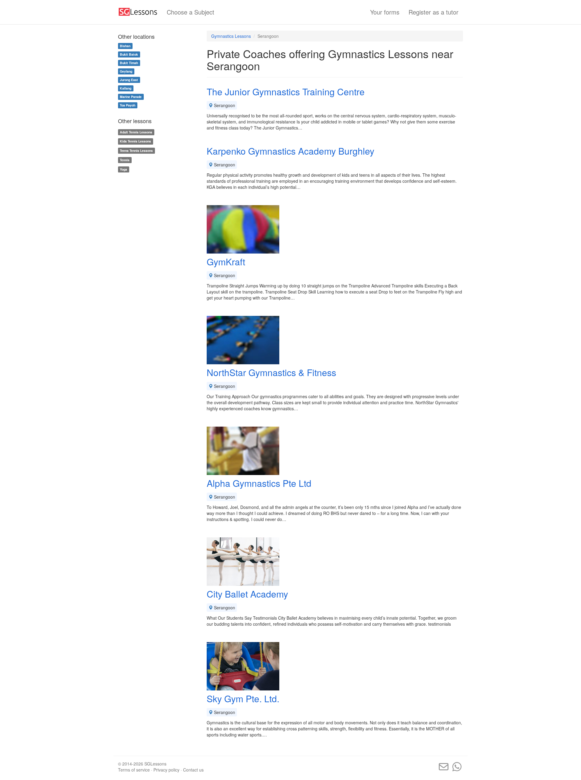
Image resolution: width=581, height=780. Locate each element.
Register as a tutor (433, 12)
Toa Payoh (127, 105)
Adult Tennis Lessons (136, 132)
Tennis (125, 160)
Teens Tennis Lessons (136, 150)
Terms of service (134, 770)
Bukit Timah (129, 63)
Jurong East (129, 79)
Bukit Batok (129, 54)
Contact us (193, 770)
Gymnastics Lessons (231, 36)
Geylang (126, 71)
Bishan (125, 46)
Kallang (125, 88)
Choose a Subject (190, 12)
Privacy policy (166, 770)
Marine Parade (131, 96)
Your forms (384, 12)
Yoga (123, 169)
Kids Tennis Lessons (135, 141)
